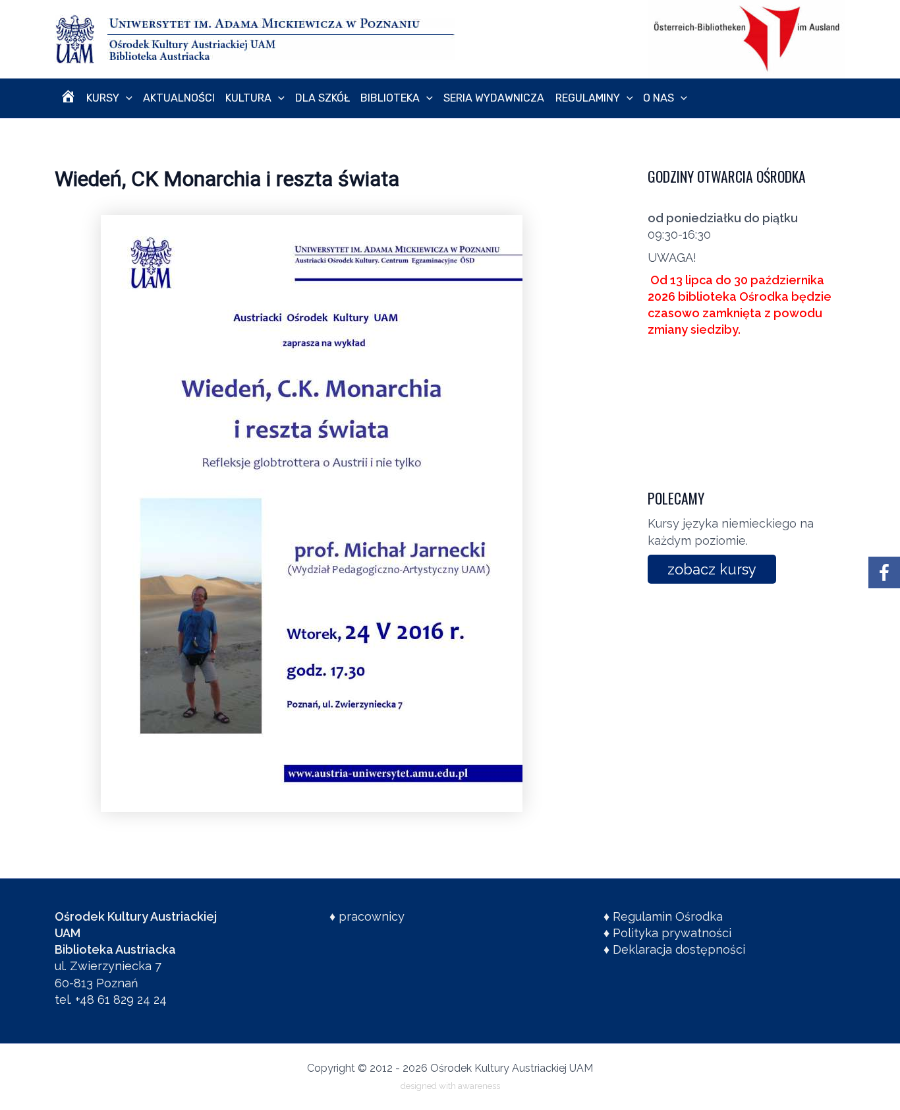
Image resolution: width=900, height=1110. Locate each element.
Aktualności (179, 98)
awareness (479, 1085)
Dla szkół (322, 98)
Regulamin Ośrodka (668, 916)
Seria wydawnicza (493, 98)
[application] (125, 98)
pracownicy (372, 916)
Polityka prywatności (672, 933)
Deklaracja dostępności (679, 949)
